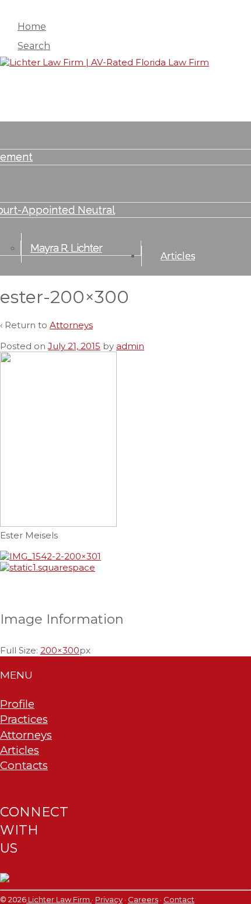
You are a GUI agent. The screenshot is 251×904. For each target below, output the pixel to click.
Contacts (24, 765)
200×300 (59, 650)
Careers (143, 899)
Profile (17, 704)
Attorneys (71, 325)
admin (130, 346)
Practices (24, 719)
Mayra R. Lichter (66, 248)
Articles (178, 256)
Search (34, 45)
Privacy (109, 899)
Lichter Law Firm (59, 899)
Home (32, 26)
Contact (178, 899)
